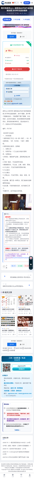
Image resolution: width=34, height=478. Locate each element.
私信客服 (10, 92)
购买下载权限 (18, 69)
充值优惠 (6, 391)
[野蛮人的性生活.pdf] (25, 321)
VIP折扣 (18, 55)
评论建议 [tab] (27, 19)
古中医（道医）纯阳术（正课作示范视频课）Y (17, 445)
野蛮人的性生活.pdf (24, 330)
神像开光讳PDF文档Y (8, 309)
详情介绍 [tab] (7, 19)
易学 (24, 307)
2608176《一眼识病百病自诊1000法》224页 (16, 442)
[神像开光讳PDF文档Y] (9, 300)
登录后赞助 (10, 383)
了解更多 (16, 430)
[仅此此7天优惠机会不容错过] (17, 26)
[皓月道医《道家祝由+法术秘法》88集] (9, 321)
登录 (27, 2)
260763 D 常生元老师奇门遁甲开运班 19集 (16, 457)
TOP (31, 268)
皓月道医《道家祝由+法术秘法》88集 (8, 331)
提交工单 (9, 88)
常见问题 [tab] (17, 19)
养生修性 (25, 328)
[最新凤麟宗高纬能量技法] (25, 300)
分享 (14, 266)
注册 (23, 36)
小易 (6, 267)
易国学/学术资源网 (15, 469)
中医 (18, 13)
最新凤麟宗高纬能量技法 (25, 310)
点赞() (28, 266)
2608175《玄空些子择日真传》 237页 (14, 449)
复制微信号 (22, 369)
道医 (8, 328)
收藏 (21, 266)
